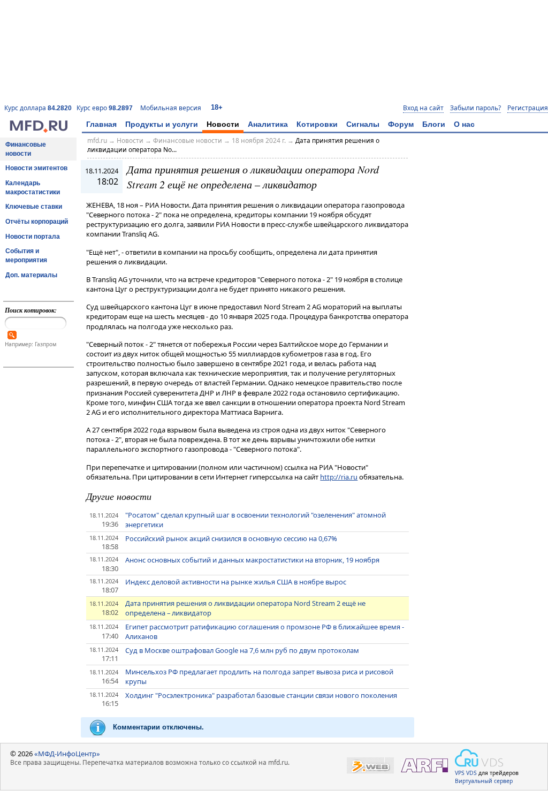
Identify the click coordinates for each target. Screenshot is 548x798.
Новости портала (32, 236)
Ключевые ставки (33, 206)
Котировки (317, 124)
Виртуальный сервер (484, 781)
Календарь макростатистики (32, 187)
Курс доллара (38, 107)
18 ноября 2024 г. (259, 140)
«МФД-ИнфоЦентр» (67, 753)
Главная (101, 124)
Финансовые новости (25, 149)
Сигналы (362, 124)
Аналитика (268, 124)
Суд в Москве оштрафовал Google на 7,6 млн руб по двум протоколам (242, 650)
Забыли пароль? (475, 108)
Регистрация (527, 108)
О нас (464, 124)
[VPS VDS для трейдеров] (479, 758)
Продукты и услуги (161, 124)
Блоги (433, 124)
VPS (460, 773)
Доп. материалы (31, 275)
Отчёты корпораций (36, 221)
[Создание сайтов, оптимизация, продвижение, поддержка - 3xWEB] (370, 765)
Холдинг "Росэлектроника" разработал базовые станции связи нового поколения (261, 695)
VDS (471, 773)
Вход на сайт (423, 108)
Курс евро (105, 107)
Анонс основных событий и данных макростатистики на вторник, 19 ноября (252, 560)
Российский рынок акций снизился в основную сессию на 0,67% (231, 538)
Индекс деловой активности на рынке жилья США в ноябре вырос (235, 582)
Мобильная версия (170, 107)
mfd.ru (97, 140)
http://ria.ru (338, 477)
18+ (217, 107)
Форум (401, 124)
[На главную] (38, 130)
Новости (223, 124)
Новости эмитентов (36, 168)
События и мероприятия (26, 255)
